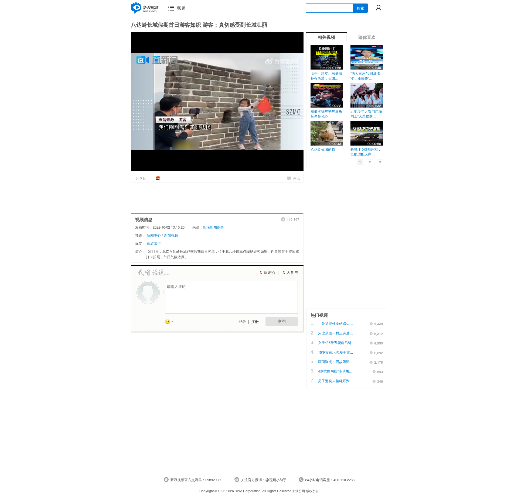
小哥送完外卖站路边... (335, 323)
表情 (171, 322)
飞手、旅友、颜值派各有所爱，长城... (326, 76)
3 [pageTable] (380, 161)
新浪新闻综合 (213, 227)
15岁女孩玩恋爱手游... (335, 352)
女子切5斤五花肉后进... (336, 342)
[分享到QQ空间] (170, 177)
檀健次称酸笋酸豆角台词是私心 (326, 114)
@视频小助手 (276, 479)
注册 (255, 322)
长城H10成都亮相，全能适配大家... (365, 152)
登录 (242, 322)
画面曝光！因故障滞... (335, 361)
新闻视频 (171, 235)
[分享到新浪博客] (158, 178)
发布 (281, 321)
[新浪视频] (145, 8)
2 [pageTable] (370, 161)
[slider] (217, 158)
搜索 (360, 8)
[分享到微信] (176, 177)
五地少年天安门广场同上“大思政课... (366, 114)
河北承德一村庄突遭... (335, 333)
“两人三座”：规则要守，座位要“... (365, 76)
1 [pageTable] (360, 161)
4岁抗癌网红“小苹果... (335, 371)
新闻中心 (154, 235)
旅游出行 (154, 243)
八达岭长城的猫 (323, 149)
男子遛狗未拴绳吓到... (335, 380)
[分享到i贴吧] (164, 177)
